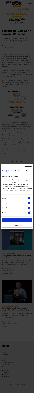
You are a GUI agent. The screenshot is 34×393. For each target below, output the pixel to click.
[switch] (30, 203)
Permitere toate (17, 220)
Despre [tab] (28, 171)
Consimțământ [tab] (6, 171)
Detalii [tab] (17, 171)
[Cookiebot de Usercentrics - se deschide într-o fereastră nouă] (25, 166)
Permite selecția (17, 225)
